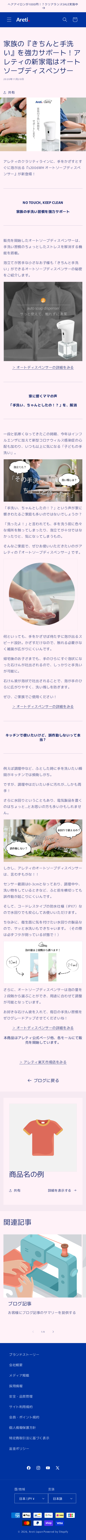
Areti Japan (36, 1531)
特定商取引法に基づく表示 (29, 1438)
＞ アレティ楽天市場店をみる (43, 1061)
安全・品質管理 (21, 1396)
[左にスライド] (33, 1332)
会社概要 (15, 1364)
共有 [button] (11, 92)
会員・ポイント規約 (24, 1417)
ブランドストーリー (24, 1354)
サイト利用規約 (21, 1406)
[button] (9, 20)
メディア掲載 (19, 1375)
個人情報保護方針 (22, 1427)
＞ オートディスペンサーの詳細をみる (43, 367)
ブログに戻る (46, 1080)
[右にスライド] (53, 1332)
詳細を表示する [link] (59, 1190)
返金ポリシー (19, 1448)
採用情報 (15, 1386)
